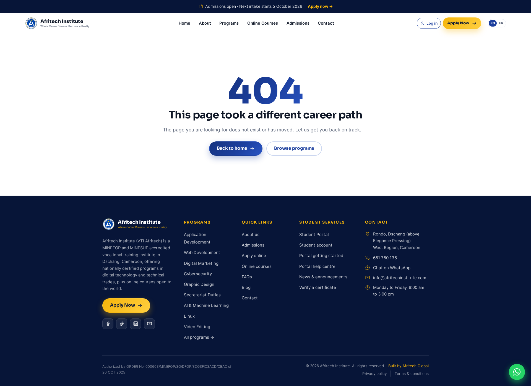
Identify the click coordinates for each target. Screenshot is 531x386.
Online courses (257, 266)
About (205, 23)
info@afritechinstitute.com (399, 277)
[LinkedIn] (135, 323)
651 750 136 (385, 257)
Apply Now (458, 23)
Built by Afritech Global (408, 366)
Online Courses (262, 23)
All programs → (199, 337)
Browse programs (294, 148)
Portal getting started (321, 255)
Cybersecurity (198, 273)
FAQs (247, 276)
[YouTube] (149, 323)
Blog (246, 287)
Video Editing (197, 326)
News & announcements (323, 276)
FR (501, 23)
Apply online (254, 255)
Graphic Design (199, 284)
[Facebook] (107, 323)
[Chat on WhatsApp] (517, 372)
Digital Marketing (201, 263)
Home (184, 23)
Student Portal (314, 234)
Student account (315, 245)
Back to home (232, 148)
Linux (189, 316)
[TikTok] (121, 323)
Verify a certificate (317, 287)
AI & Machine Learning (206, 305)
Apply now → (320, 6)
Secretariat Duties (202, 294)
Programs (229, 23)
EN (493, 23)
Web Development (202, 252)
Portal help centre (317, 266)
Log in (432, 23)
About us (250, 234)
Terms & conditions (412, 373)
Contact (326, 23)
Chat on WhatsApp (391, 267)
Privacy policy (374, 373)
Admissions (298, 23)
